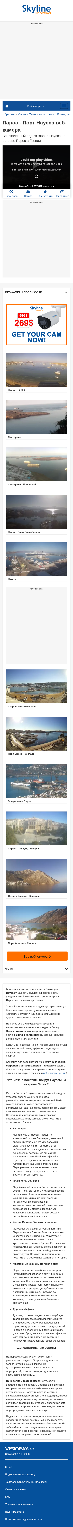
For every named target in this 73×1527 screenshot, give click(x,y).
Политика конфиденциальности (23, 1519)
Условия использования (19, 1504)
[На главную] (7, 106)
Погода (28, 196)
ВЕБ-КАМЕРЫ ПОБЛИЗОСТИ (23, 292)
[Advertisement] (36, 62)
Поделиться (62, 196)
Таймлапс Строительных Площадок (26, 1481)
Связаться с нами (15, 1489)
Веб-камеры (34, 106)
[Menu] (64, 106)
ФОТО (9, 968)
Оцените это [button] (45, 196)
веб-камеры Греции (54, 1073)
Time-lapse (11, 196)
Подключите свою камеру (20, 1474)
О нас (8, 1467)
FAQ (7, 1496)
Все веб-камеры (36, 956)
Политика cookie (14, 1511)
